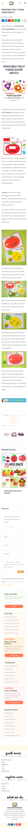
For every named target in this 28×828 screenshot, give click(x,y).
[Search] (20, 3)
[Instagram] (11, 824)
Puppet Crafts (9, 722)
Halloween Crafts (10, 672)
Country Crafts (10, 732)
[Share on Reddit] (12, 20)
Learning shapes (11, 425)
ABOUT (3, 762)
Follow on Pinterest (14, 702)
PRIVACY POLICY (6, 771)
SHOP (3, 766)
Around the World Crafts (13, 623)
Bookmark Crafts (10, 726)
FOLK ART (4, 786)
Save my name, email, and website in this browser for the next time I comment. (14, 564)
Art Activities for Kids (12, 620)
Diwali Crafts (9, 669)
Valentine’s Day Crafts (12, 682)
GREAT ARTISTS (5, 783)
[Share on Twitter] (6, 20)
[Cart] (25, 3)
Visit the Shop (14, 655)
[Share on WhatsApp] (15, 20)
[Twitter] (14, 824)
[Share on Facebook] (3, 20)
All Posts (15, 416)
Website (6, 554)
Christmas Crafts (10, 675)
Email (6, 545)
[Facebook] (9, 824)
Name (6, 537)
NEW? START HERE (6, 760)
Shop (16, 423)
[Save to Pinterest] (9, 20)
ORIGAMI (4, 788)
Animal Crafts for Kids (12, 629)
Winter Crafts (10, 678)
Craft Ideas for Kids (11, 617)
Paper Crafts (9, 716)
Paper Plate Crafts (11, 719)
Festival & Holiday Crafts (12, 735)
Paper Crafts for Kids (11, 633)
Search (14, 606)
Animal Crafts (9, 713)
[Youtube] (17, 824)
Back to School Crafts (12, 666)
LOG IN (3, 769)
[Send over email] (19, 20)
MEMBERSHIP (5, 764)
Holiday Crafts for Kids (12, 626)
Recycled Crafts (10, 729)
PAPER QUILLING (5, 791)
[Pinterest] (20, 824)
